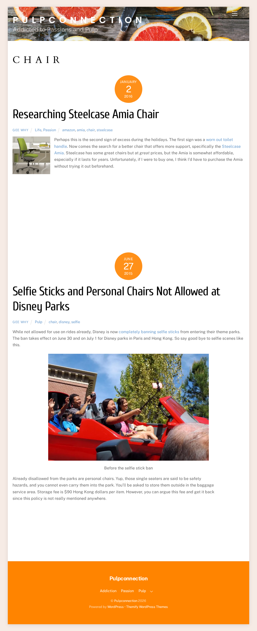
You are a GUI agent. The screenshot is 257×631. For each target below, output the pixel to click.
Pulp (38, 322)
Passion (49, 130)
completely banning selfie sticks (149, 331)
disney (64, 322)
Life (38, 130)
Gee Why (21, 130)
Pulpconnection (125, 601)
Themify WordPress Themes (147, 607)
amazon (68, 130)
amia (81, 130)
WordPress (115, 607)
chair (91, 130)
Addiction (108, 591)
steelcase (105, 130)
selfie (75, 322)
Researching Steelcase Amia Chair (86, 114)
